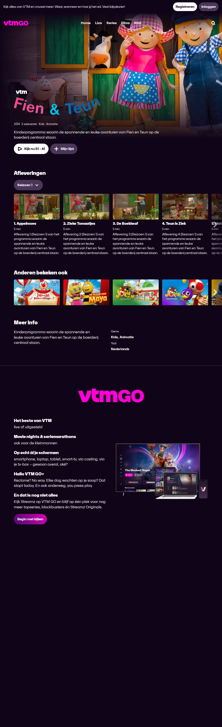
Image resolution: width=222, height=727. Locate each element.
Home (86, 23)
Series (111, 23)
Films (125, 23)
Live (98, 23)
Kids (137, 23)
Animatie (127, 337)
